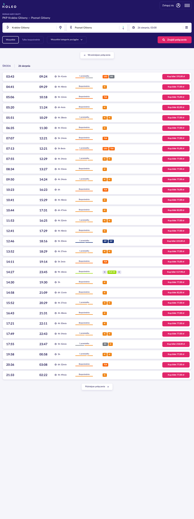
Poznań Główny (40, 18)
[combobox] (34, 27)
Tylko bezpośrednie (31, 40)
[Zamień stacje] (123, 27)
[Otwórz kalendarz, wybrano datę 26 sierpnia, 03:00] (186, 27)
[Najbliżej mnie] (60, 27)
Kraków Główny (18, 18)
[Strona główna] (9, 5)
